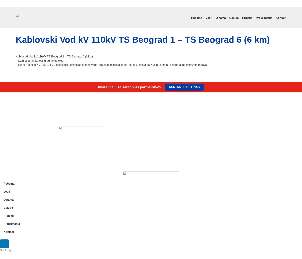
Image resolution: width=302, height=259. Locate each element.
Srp (17, 4)
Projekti (247, 17)
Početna (196, 17)
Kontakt (281, 17)
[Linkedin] (284, 4)
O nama (221, 17)
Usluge (234, 17)
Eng (22, 4)
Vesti (209, 17)
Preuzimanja (264, 17)
